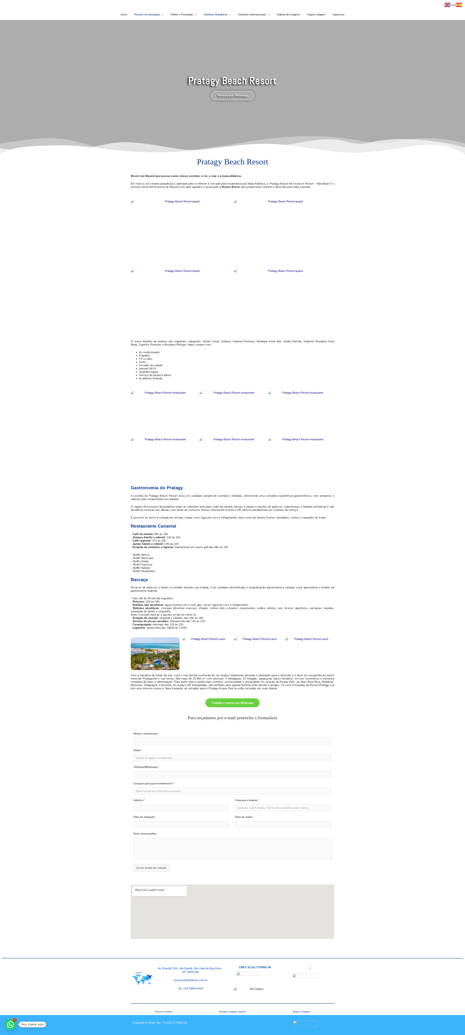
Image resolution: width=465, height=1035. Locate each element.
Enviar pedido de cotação (151, 867)
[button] (10, 1024)
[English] (447, 4)
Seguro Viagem (301, 1011)
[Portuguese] (453, 4)
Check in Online (163, 1011)
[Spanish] (459, 4)
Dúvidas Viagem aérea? (232, 1011)
